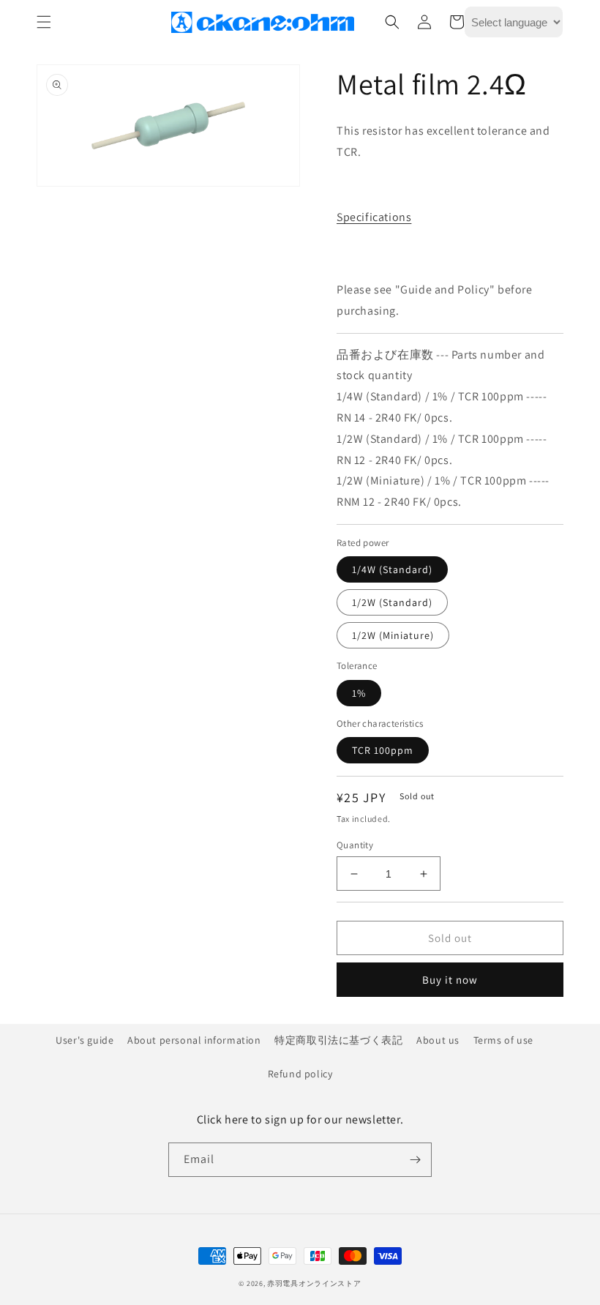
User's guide (84, 1040)
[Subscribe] (415, 1160)
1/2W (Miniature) (393, 635)
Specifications (374, 217)
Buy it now (450, 980)
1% (359, 693)
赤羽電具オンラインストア (314, 1283)
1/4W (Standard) (392, 569)
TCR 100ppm (382, 750)
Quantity (355, 845)
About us (438, 1040)
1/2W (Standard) (392, 602)
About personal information (194, 1040)
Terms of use (503, 1040)
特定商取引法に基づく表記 (338, 1040)
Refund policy (300, 1073)
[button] (44, 22)
